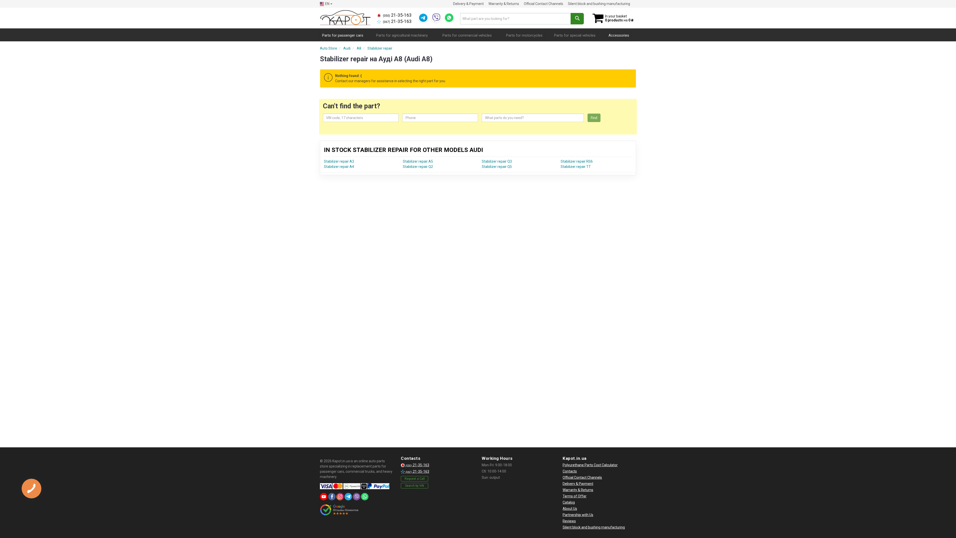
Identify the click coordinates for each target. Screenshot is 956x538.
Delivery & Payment (468, 4)
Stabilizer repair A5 (418, 161)
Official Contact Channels (543, 4)
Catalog (569, 502)
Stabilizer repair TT (576, 167)
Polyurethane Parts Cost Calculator (590, 465)
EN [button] (327, 4)
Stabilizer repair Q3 (497, 161)
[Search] (577, 18)
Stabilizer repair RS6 (577, 161)
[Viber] (436, 18)
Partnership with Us (578, 515)
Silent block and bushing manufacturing (599, 4)
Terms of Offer (575, 496)
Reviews (569, 521)
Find (594, 118)
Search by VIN (414, 485)
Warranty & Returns (503, 4)
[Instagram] (340, 496)
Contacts (570, 471)
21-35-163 (397, 15)
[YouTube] (323, 496)
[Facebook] (332, 496)
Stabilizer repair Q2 (418, 167)
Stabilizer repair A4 (339, 167)
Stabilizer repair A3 (339, 161)
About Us (570, 509)
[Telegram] (423, 18)
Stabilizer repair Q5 (497, 167)
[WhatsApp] (449, 18)
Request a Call (415, 478)
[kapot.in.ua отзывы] (339, 509)
